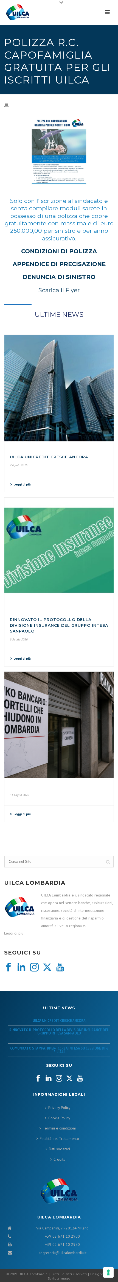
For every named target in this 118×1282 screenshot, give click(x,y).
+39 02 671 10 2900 (62, 1236)
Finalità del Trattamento (59, 1138)
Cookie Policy (59, 1118)
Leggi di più (22, 484)
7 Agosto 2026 (18, 465)
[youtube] (60, 967)
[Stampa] (9, 105)
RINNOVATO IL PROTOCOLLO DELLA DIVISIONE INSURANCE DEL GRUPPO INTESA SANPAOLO (59, 625)
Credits (59, 1159)
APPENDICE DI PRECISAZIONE (59, 264)
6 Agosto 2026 (19, 639)
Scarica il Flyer (59, 290)
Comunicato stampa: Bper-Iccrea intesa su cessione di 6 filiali (59, 1050)
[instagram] (34, 967)
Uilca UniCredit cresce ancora (49, 457)
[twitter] (47, 967)
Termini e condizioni (59, 1128)
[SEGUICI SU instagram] (59, 1078)
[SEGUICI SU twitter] (69, 1078)
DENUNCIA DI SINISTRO (59, 277)
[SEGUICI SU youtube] (80, 1078)
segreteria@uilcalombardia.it (62, 1252)
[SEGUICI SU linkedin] (48, 1078)
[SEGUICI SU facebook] (38, 1078)
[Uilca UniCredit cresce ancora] (59, 388)
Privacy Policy (59, 1107)
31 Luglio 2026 (19, 795)
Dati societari (59, 1148)
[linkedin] (21, 967)
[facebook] (8, 967)
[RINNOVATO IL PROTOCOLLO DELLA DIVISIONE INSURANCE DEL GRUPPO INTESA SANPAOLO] (59, 551)
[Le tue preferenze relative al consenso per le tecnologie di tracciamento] (108, 1272)
